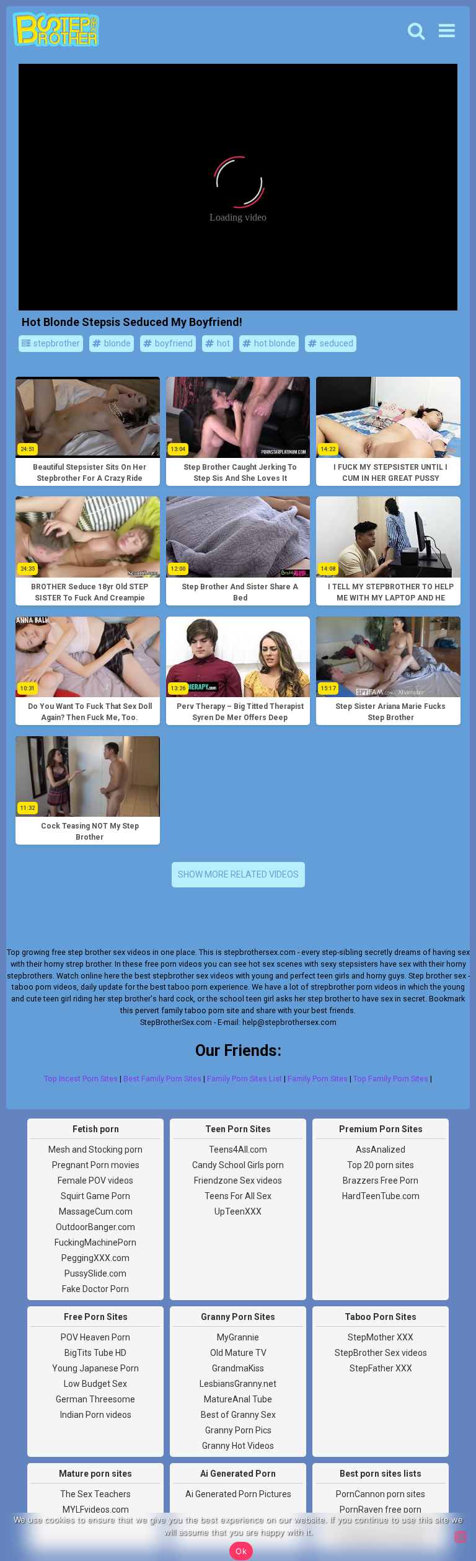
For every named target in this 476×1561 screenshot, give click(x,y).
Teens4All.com (238, 1149)
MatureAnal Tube (238, 1399)
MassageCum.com (96, 1211)
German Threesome (95, 1399)
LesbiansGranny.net (238, 1384)
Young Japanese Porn (95, 1368)
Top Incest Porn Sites (81, 1078)
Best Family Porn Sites (162, 1078)
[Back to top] (438, 1505)
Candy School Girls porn (238, 1165)
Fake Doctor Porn (95, 1289)
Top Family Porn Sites (390, 1078)
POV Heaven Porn (95, 1337)
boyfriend (173, 343)
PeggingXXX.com (95, 1258)
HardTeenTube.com (381, 1196)
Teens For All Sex (238, 1196)
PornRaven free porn (380, 1510)
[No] (460, 1537)
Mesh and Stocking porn (95, 1149)
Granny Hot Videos (238, 1446)
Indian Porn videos (95, 1415)
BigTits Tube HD (95, 1353)
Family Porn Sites (318, 1078)
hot (222, 343)
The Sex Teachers (95, 1494)
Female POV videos (95, 1180)
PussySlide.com (95, 1273)
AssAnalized (380, 1149)
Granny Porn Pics (238, 1430)
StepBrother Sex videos (381, 1353)
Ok (241, 1551)
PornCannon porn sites (380, 1494)
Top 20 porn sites (380, 1165)
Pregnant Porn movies (95, 1165)
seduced (335, 343)
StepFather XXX (381, 1368)
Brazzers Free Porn (380, 1180)
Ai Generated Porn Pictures (238, 1494)
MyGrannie (238, 1337)
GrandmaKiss (238, 1368)
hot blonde (274, 343)
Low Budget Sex (95, 1384)
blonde (116, 343)
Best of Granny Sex (238, 1415)
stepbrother (56, 343)
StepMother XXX (380, 1337)
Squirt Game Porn (95, 1196)
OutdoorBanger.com (95, 1227)
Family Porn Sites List (244, 1078)
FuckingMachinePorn (95, 1242)
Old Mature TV (238, 1353)
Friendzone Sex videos (238, 1180)
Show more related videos (238, 874)
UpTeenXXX (238, 1211)
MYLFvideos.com (96, 1510)
